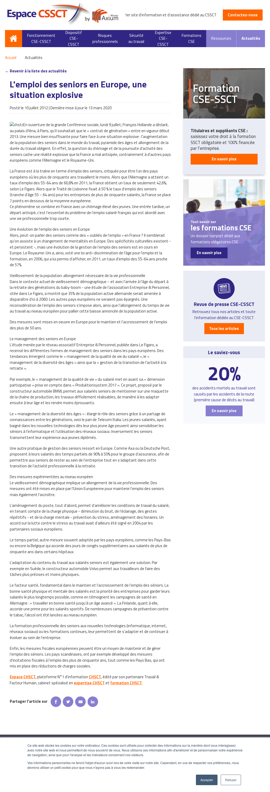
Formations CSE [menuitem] (191, 38)
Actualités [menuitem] (251, 38)
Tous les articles (224, 328)
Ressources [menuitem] (221, 38)
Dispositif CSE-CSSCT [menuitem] (73, 38)
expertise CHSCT (89, 683)
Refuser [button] (231, 780)
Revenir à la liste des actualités (38, 71)
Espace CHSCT (23, 677)
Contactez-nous (243, 15)
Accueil (10, 58)
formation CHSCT (126, 683)
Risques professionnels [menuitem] (105, 38)
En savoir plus (224, 159)
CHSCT (95, 677)
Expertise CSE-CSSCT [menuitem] (163, 38)
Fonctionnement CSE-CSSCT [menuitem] (41, 38)
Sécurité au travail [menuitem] (136, 38)
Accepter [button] (206, 780)
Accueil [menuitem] (13, 38)
